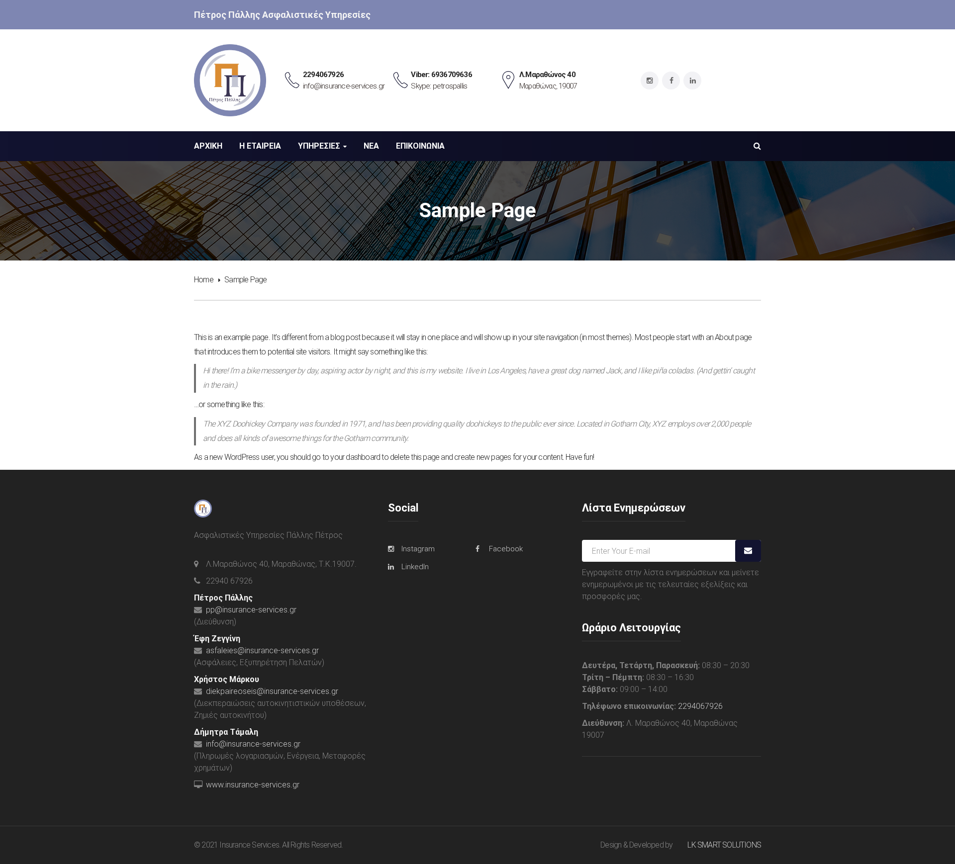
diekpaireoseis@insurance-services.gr (272, 691)
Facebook (506, 548)
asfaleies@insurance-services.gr (262, 650)
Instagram (418, 548)
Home (203, 279)
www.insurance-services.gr (252, 784)
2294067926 (700, 706)
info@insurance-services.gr (253, 744)
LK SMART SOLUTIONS (724, 845)
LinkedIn (415, 566)
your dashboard (355, 457)
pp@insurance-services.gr (251, 609)
